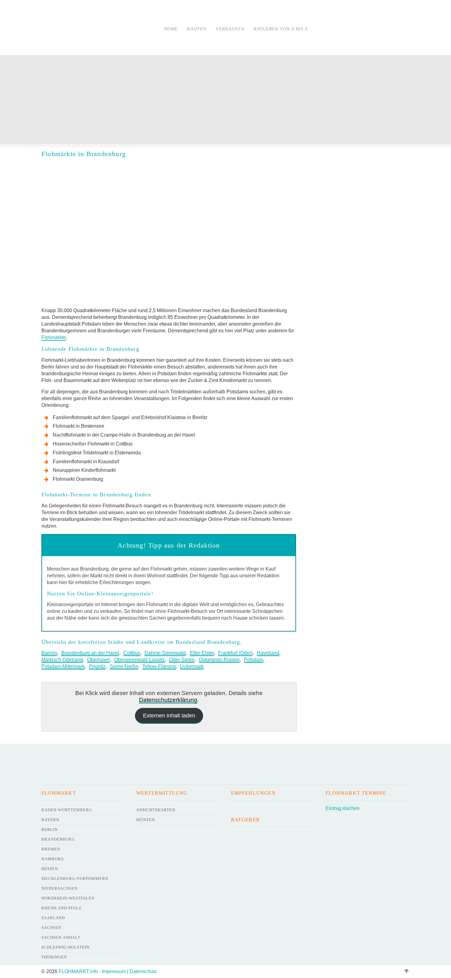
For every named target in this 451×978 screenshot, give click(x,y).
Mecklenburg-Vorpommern (74, 878)
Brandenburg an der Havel (90, 652)
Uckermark (192, 666)
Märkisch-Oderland (62, 659)
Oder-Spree (182, 659)
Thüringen (54, 957)
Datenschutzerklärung (168, 700)
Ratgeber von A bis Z (281, 29)
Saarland (53, 917)
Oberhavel (98, 659)
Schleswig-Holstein (65, 947)
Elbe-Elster (202, 652)
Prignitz (97, 666)
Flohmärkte (53, 337)
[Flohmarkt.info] (95, 28)
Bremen (50, 849)
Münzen (145, 819)
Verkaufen (230, 29)
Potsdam (253, 659)
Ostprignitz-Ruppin (219, 659)
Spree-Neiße (124, 666)
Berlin (49, 829)
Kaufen (196, 29)
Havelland (268, 652)
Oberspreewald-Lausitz (139, 659)
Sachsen (51, 927)
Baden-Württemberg (66, 810)
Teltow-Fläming (159, 666)
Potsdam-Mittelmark (63, 666)
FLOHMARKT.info (78, 971)
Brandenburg (58, 839)
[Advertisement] (225, 101)
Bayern (50, 819)
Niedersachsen (59, 888)
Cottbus (131, 652)
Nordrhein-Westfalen (67, 898)
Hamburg (52, 859)
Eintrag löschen (343, 808)
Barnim (49, 652)
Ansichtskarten (155, 810)
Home (171, 29)
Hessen (49, 868)
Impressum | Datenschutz (129, 971)
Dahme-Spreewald (165, 652)
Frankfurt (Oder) (235, 652)
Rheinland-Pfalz (61, 908)
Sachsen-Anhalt (60, 937)
